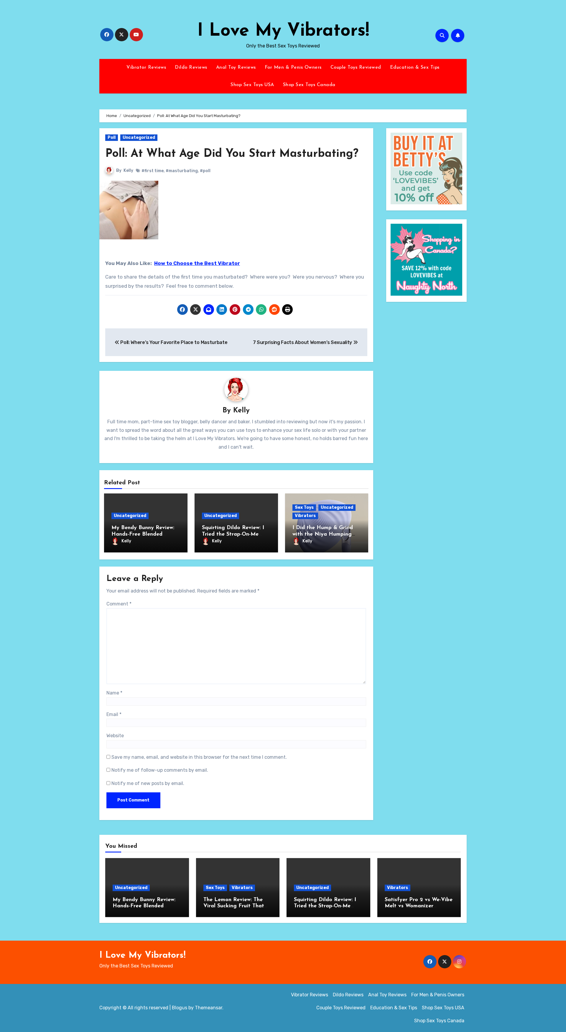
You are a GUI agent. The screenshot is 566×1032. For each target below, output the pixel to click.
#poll (205, 170)
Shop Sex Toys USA (252, 85)
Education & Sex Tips (415, 67)
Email (113, 714)
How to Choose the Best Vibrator (197, 263)
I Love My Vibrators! (283, 31)
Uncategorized (139, 137)
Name (114, 693)
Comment (118, 604)
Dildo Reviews (191, 67)
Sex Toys (304, 507)
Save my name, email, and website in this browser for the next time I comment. (199, 757)
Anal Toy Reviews (236, 67)
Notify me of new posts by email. (147, 783)
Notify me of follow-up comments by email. (159, 770)
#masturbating (182, 170)
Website (115, 735)
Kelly (128, 170)
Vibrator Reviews (146, 67)
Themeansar (208, 1007)
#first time (153, 170)
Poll (112, 137)
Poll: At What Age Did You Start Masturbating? (231, 154)
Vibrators (305, 515)
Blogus (179, 1007)
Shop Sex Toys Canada (309, 85)
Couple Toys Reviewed (355, 67)
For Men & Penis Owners (293, 67)
